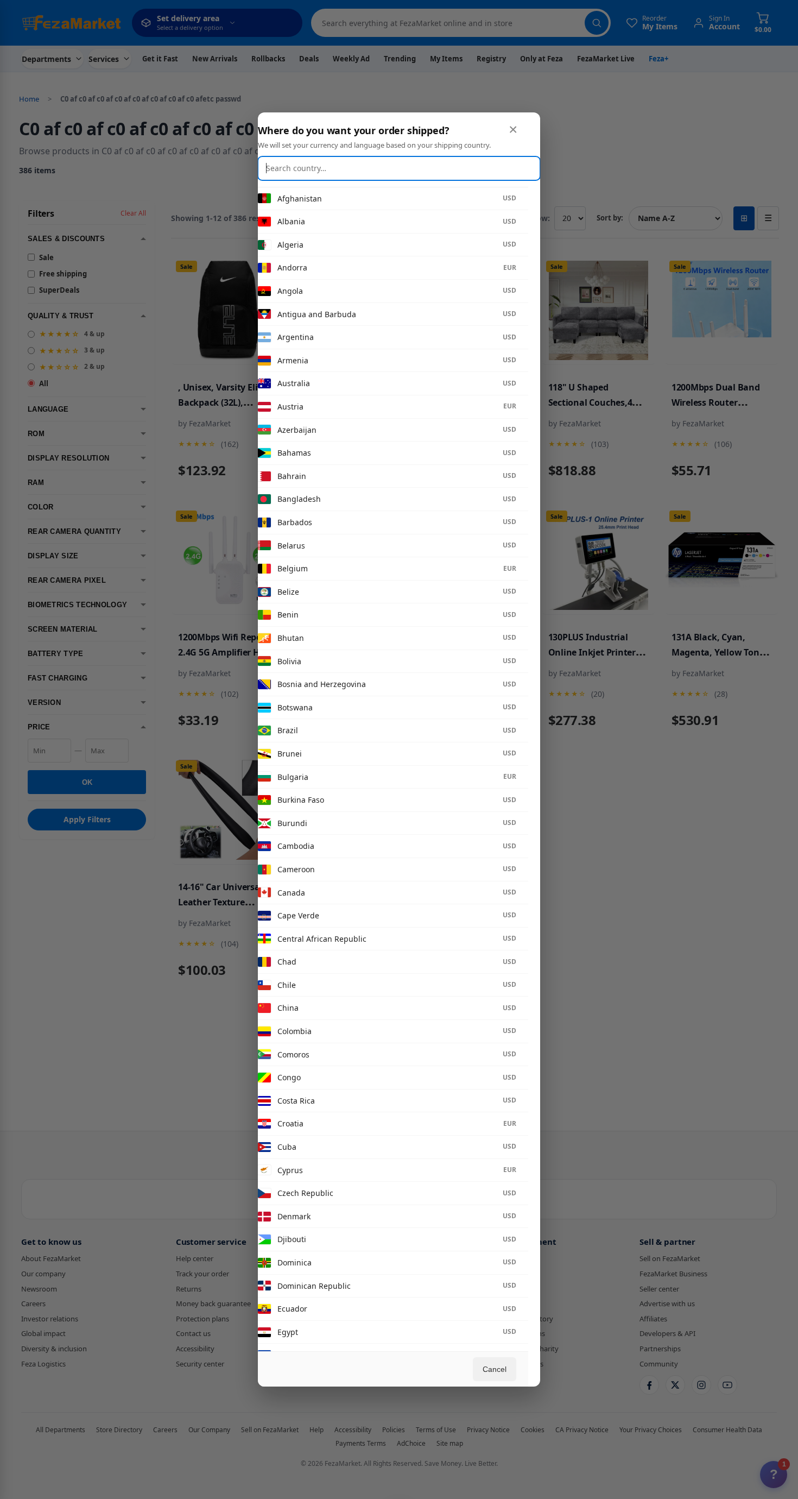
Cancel (494, 1369)
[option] (387, 199)
